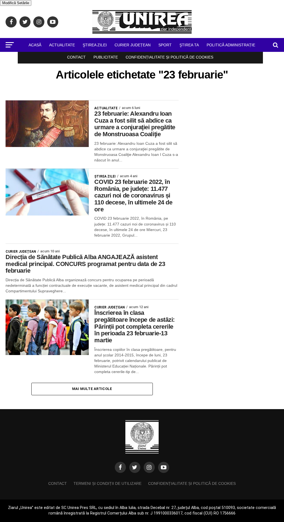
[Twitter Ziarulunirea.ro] (134, 467)
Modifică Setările (15, 3)
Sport (165, 45)
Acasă (35, 45)
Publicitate (105, 57)
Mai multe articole (92, 389)
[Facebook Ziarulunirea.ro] (120, 467)
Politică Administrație (231, 45)
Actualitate (62, 45)
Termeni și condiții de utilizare (107, 483)
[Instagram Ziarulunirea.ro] (149, 467)
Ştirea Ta (189, 45)
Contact (76, 57)
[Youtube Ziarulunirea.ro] (163, 467)
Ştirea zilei (95, 45)
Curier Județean (133, 45)
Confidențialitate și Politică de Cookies (169, 57)
